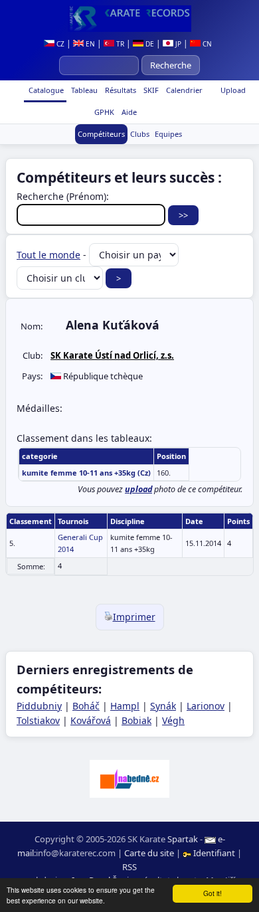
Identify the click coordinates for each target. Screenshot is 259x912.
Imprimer (134, 616)
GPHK (103, 112)
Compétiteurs (101, 134)
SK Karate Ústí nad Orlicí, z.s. (112, 355)
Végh (173, 720)
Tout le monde (48, 254)
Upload (233, 90)
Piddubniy (39, 705)
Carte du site (149, 853)
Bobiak (136, 720)
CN (206, 43)
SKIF (150, 90)
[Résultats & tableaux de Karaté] (129, 18)
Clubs (139, 134)
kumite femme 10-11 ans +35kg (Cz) (86, 473)
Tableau (83, 90)
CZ (59, 43)
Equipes (168, 134)
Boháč (86, 705)
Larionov (205, 705)
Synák (163, 705)
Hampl (124, 705)
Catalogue (45, 90)
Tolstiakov (38, 720)
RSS (129, 867)
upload (138, 489)
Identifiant (214, 853)
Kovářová (90, 720)
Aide (128, 112)
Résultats (119, 90)
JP (177, 43)
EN (89, 43)
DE (148, 43)
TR (119, 43)
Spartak (182, 839)
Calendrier (183, 90)
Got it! (212, 893)
